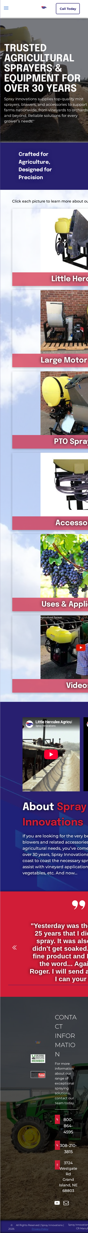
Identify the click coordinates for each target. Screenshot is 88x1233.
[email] (66, 1203)
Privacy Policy (40, 1228)
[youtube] (57, 1203)
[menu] (6, 8)
